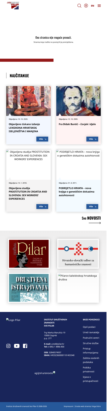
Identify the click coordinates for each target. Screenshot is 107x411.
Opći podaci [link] (89, 326)
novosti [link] (91, 218)
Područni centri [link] (91, 337)
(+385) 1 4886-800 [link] (56, 346)
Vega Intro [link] (96, 406)
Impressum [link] (68, 406)
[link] (12, 5)
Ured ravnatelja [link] (91, 332)
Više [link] (41, 139)
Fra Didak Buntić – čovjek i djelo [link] (77, 124)
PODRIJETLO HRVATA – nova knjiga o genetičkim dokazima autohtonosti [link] (76, 192)
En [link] (92, 5)
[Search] (79, 5)
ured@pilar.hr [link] (57, 343)
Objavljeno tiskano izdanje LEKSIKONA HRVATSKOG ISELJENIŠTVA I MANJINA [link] (24, 128)
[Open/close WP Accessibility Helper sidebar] (86, 6)
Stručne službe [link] (91, 343)
